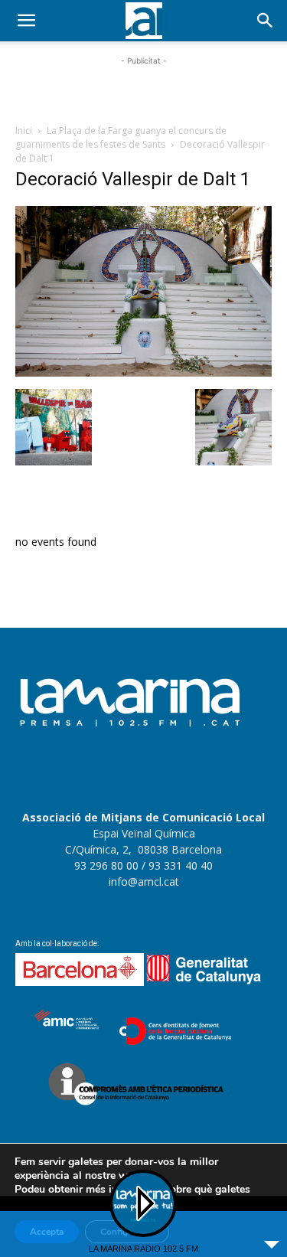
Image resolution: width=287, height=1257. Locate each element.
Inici (23, 130)
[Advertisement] (143, 88)
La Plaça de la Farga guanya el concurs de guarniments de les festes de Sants (121, 137)
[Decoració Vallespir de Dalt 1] (143, 373)
